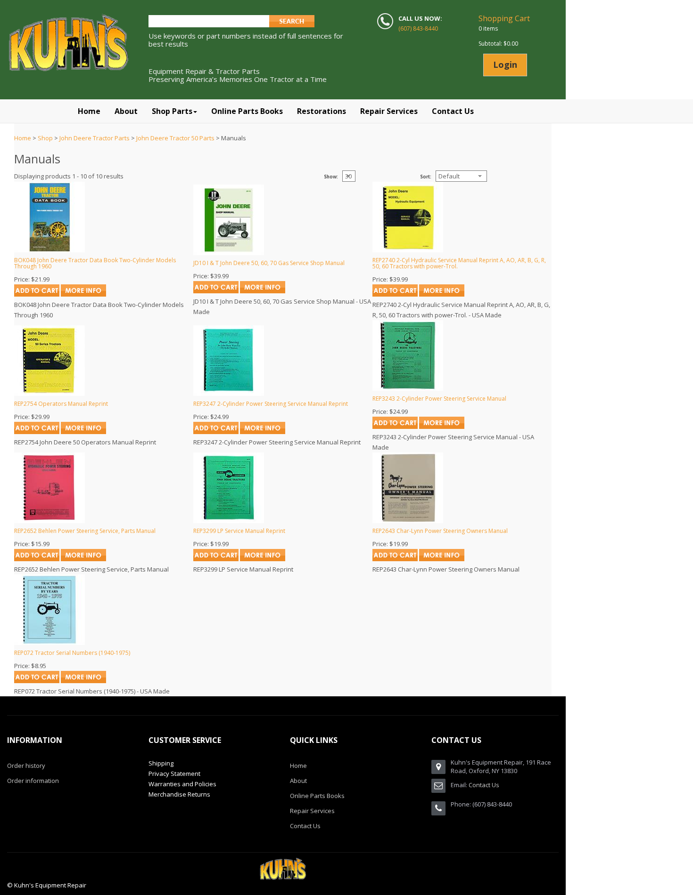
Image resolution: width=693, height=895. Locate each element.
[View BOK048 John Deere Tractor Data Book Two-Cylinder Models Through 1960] (83, 294)
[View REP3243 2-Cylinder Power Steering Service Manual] (441, 426)
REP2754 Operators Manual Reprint (61, 404)
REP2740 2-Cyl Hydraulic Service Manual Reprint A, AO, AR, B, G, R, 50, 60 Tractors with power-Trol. (459, 263)
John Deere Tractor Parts (94, 138)
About (298, 780)
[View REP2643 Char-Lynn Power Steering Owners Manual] (441, 559)
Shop (45, 138)
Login (505, 64)
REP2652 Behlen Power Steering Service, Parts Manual (85, 531)
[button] (174, 111)
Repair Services (312, 810)
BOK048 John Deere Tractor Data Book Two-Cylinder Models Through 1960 (95, 263)
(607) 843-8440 (418, 28)
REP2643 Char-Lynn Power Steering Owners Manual (440, 531)
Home (22, 138)
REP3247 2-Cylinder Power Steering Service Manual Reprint (270, 404)
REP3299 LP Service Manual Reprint (239, 531)
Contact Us (305, 826)
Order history (26, 765)
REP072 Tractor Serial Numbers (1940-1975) (72, 653)
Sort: (425, 177)
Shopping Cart (504, 18)
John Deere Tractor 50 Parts (175, 138)
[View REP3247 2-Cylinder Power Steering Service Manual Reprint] (262, 431)
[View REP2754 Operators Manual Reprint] (83, 431)
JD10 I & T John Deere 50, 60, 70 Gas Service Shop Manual (269, 263)
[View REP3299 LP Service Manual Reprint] (262, 559)
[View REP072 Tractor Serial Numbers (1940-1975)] (83, 681)
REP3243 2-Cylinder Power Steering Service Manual (439, 399)
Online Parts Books (317, 795)
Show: (331, 177)
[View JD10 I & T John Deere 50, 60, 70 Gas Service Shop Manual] (262, 291)
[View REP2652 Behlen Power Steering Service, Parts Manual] (83, 559)
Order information (33, 780)
